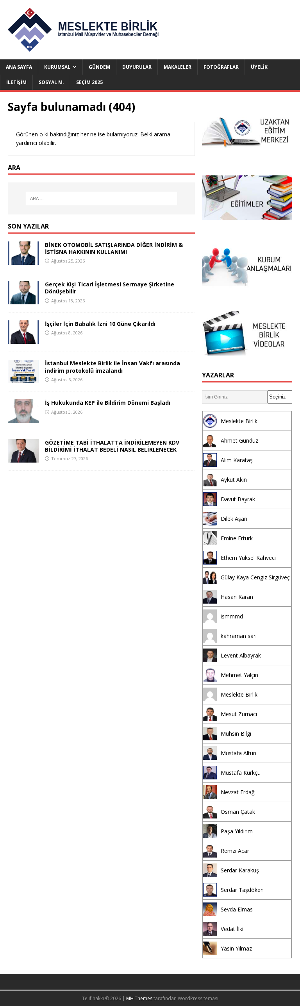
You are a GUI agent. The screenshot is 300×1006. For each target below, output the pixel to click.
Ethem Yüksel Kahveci (248, 557)
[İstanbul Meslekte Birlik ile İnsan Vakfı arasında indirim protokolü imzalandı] (23, 378)
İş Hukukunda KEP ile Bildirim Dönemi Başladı (107, 402)
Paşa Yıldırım (237, 831)
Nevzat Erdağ (238, 792)
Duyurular (137, 67)
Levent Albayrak (241, 655)
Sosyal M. (51, 82)
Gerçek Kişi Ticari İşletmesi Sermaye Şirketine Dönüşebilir (109, 288)
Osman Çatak (238, 811)
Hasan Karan (237, 596)
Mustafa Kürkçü (241, 772)
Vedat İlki (232, 929)
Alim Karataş (237, 460)
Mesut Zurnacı (239, 714)
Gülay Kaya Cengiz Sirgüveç (255, 577)
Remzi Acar (235, 850)
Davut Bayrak (238, 499)
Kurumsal (57, 67)
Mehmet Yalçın (239, 675)
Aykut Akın (234, 479)
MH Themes (139, 998)
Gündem (99, 67)
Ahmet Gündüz (239, 440)
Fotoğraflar (221, 67)
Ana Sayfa (19, 67)
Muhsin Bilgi (236, 733)
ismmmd (232, 616)
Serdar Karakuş (240, 870)
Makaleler (177, 67)
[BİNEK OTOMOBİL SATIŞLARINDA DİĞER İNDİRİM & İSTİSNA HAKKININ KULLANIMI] (23, 260)
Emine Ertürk (237, 538)
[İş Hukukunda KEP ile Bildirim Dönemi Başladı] (23, 418)
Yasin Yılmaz (236, 948)
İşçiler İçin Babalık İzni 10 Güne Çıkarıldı (100, 323)
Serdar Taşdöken (242, 889)
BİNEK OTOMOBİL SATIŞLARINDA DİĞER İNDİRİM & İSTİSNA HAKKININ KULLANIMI (114, 248)
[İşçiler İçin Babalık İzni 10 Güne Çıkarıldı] (23, 339)
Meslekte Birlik (239, 421)
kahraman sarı (239, 636)
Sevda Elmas (237, 909)
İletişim (16, 82)
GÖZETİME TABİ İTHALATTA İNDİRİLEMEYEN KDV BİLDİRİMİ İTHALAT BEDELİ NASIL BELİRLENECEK (112, 446)
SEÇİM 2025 (89, 82)
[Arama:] (101, 198)
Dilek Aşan (234, 518)
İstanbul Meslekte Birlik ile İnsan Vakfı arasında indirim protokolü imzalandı (112, 366)
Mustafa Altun (238, 753)
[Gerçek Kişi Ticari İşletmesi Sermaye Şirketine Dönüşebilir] (23, 300)
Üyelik (259, 67)
